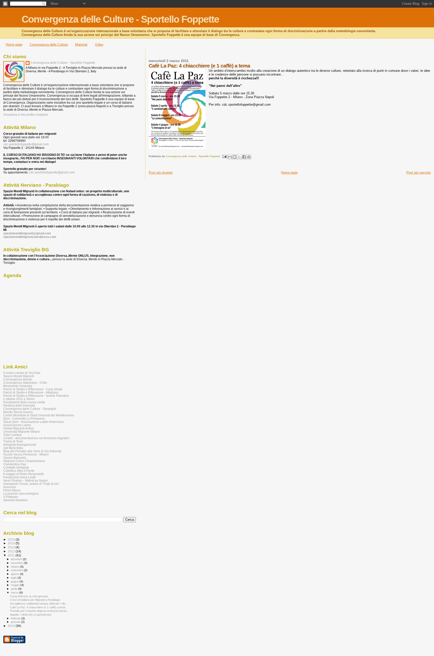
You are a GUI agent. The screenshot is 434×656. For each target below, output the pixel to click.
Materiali (81, 44)
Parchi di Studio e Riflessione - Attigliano (31, 392)
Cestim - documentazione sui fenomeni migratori (36, 438)
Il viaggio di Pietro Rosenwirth (23, 474)
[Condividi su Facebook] (244, 156)
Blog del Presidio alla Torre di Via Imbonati (32, 451)
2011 (12, 555)
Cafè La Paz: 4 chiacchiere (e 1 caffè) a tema (37, 607)
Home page (14, 44)
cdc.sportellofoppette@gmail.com (26, 144)
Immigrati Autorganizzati (19, 444)
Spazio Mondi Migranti (18, 376)
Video (99, 44)
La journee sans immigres (21, 493)
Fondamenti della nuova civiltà (24, 402)
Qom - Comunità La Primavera (24, 418)
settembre (17, 570)
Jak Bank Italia (13, 447)
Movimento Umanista (17, 385)
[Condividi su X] (239, 156)
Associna (9, 487)
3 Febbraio (10, 496)
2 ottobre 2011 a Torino (19, 399)
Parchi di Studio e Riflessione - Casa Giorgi (32, 389)
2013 (12, 547)
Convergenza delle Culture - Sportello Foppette (120, 19)
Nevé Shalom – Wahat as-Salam (25, 480)
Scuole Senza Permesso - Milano (26, 454)
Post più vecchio (418, 172)
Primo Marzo (12, 490)
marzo (15, 592)
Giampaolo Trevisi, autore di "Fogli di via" (31, 483)
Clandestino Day (14, 464)
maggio (15, 584)
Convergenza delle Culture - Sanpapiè (29, 408)
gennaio (16, 621)
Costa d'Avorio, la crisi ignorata (29, 596)
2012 (12, 551)
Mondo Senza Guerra (18, 412)
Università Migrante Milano (21, 431)
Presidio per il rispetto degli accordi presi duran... (39, 610)
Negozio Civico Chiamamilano (24, 461)
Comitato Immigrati (16, 467)
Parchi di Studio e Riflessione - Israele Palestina (36, 395)
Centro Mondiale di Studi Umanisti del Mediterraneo (38, 415)
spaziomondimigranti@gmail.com (27, 233)
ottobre (15, 566)
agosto (15, 573)
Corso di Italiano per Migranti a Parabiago (35, 599)
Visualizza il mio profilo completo (25, 114)
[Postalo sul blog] (234, 156)
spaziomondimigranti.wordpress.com (29, 237)
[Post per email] (224, 156)
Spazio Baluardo (14, 457)
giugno (15, 581)
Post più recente (161, 172)
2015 (12, 539)
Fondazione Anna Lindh (19, 477)
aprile (14, 588)
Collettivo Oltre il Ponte (18, 470)
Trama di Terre (13, 441)
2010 (12, 625)
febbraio (16, 618)
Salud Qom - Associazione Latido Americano (33, 421)
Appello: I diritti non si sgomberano (30, 614)
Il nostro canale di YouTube (21, 372)
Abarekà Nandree (15, 500)
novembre (17, 562)
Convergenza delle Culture (49, 44)
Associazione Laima (17, 425)
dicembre (17, 559)
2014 (12, 543)
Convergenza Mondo (17, 379)
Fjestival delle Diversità (19, 405)
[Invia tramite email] (229, 156)
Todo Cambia (12, 434)
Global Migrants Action (18, 428)
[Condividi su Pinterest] (248, 156)
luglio (14, 577)
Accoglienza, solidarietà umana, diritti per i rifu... (39, 603)
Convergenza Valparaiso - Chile (25, 382)
